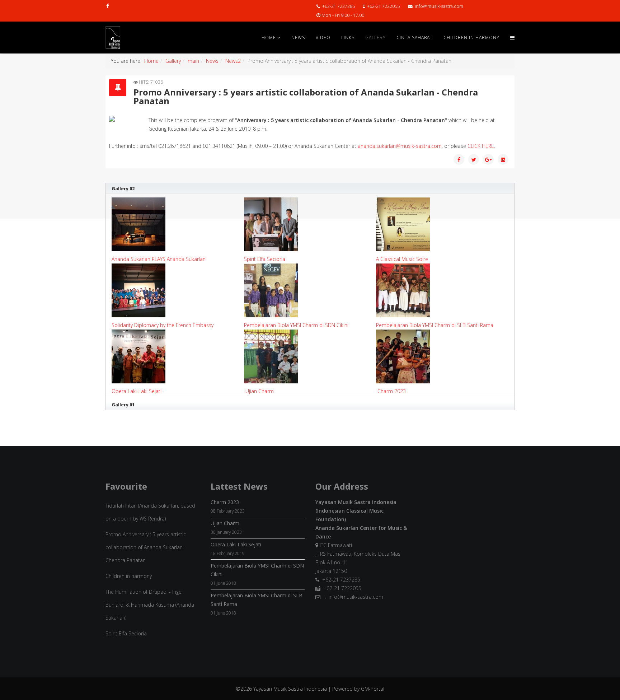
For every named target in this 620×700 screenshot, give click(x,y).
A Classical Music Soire (402, 259)
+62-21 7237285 (338, 6)
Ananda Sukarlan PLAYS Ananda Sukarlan (159, 259)
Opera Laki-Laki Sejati (136, 391)
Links (347, 37)
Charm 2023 (391, 391)
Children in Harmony (471, 37)
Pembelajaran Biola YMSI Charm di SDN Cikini (296, 325)
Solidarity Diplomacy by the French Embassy (162, 325)
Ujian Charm (259, 391)
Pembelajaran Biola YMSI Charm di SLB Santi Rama (434, 325)
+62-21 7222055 (383, 6)
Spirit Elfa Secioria (264, 259)
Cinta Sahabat (414, 37)
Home (269, 37)
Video (323, 37)
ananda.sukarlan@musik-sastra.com (400, 146)
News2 (233, 60)
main (193, 60)
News (298, 37)
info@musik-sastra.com (439, 6)
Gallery (375, 37)
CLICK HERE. (481, 146)
